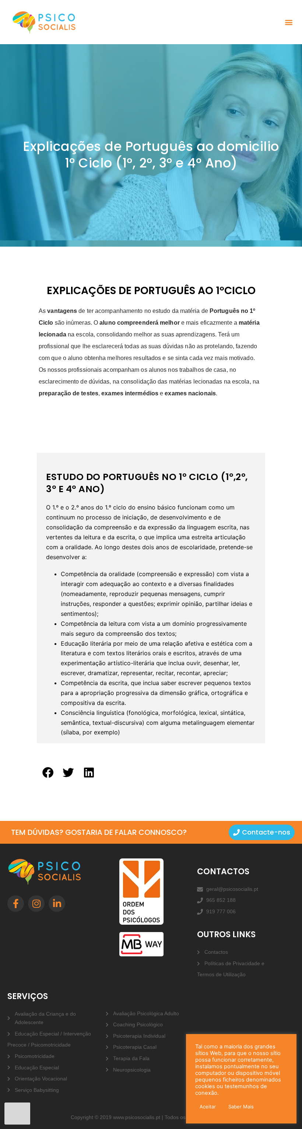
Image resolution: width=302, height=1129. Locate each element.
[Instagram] (36, 903)
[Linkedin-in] (57, 903)
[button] (288, 22)
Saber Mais (241, 1106)
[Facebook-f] (15, 903)
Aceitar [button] (208, 1106)
